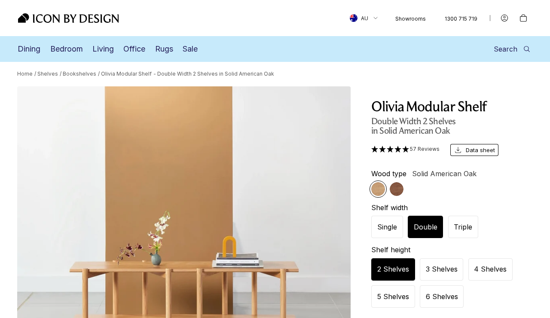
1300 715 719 (461, 18)
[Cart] (523, 18)
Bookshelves (79, 73)
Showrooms (410, 18)
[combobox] (363, 18)
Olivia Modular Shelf (126, 73)
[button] (405, 149)
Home (25, 73)
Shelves (47, 73)
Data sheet (480, 150)
